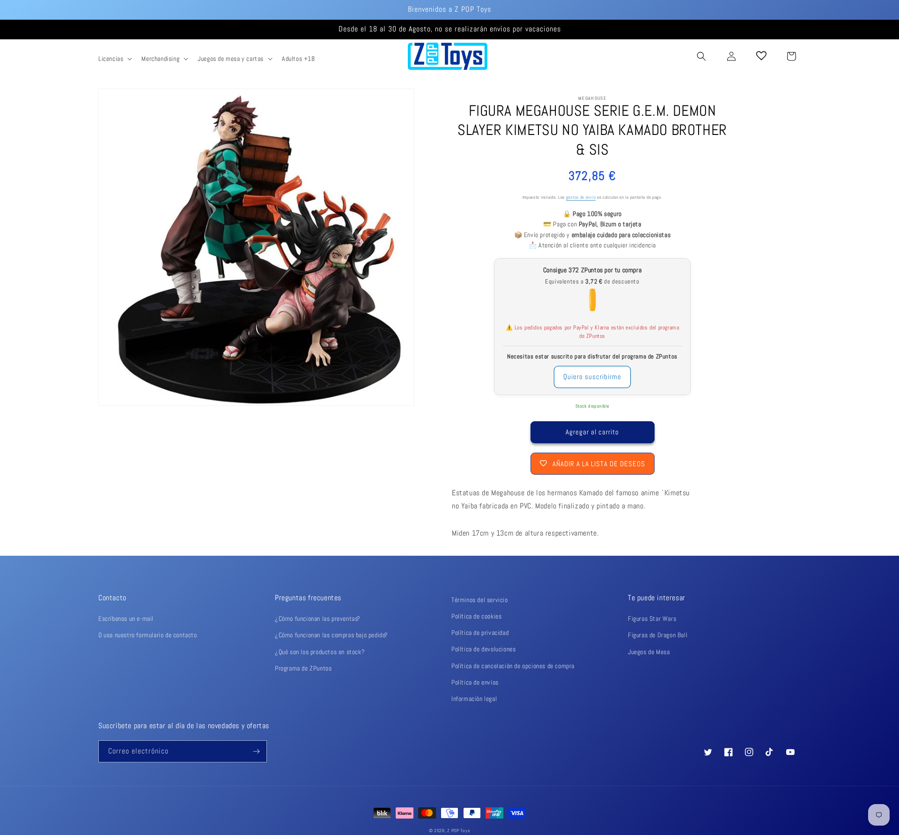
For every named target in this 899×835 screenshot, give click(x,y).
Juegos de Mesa (649, 652)
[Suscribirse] (256, 751)
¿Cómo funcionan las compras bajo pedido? (331, 635)
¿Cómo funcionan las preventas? (318, 618)
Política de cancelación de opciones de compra (513, 666)
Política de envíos (475, 682)
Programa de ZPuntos (303, 668)
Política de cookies (476, 616)
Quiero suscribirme (592, 376)
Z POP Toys (458, 831)
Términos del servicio (479, 600)
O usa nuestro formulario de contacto (147, 635)
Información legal (474, 698)
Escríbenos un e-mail (126, 618)
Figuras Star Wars (652, 618)
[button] (114, 58)
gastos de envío (581, 197)
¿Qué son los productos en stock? (320, 652)
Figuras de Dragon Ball (657, 635)
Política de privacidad (479, 632)
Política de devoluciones (483, 649)
